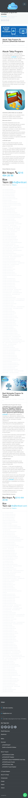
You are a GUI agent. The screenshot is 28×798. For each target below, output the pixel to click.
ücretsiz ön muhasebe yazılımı (8, 367)
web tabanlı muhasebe (13, 372)
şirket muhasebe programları (11, 342)
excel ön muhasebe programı (8, 234)
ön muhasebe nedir (21, 306)
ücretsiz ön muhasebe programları (10, 366)
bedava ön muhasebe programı (8, 197)
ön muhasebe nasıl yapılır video (9, 306)
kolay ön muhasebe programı (8, 259)
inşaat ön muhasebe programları (9, 253)
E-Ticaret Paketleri (5, 771)
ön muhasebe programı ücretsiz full (10, 325)
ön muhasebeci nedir (16, 336)
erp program (10, 228)
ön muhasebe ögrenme (7, 308)
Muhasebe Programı (15, 264)
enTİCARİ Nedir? (6, 745)
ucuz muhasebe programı (7, 370)
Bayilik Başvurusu (5, 731)
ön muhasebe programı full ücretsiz (10, 317)
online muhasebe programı (16, 339)
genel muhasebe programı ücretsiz (9, 248)
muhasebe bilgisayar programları (9, 262)
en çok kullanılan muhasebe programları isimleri (12, 215)
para (3, 342)
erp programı (17, 228)
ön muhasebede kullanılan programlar (10, 338)
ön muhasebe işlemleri (7, 295)
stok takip (4, 344)
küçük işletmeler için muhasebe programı (11, 261)
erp (20, 226)
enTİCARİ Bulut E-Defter (8, 754)
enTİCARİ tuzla (15, 226)
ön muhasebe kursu (21, 298)
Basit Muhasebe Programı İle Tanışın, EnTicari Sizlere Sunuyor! (12, 395)
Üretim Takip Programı (19, 370)
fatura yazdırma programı (16, 242)
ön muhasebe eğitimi (6, 294)
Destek (2, 781)
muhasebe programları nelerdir (9, 287)
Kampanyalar (4, 778)
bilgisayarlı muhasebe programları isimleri (11, 203)
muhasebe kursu (21, 262)
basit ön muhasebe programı (8, 195)
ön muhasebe (16, 291)
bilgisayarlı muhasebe (7, 200)
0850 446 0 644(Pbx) (8, 708)
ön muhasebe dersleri (17, 292)
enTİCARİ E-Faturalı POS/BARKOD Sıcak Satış (13, 759)
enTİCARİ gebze (18, 223)
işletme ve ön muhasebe (7, 255)
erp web (18, 230)
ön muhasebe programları (8, 327)
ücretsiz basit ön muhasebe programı (10, 349)
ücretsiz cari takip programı (8, 352)
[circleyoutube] (8, 20)
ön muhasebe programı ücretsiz (9, 323)
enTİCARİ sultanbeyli (6, 226)
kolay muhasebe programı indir (9, 258)
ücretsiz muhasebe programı (8, 353)
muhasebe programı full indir (8, 269)
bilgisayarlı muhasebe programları (9, 201)
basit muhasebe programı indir (8, 192)
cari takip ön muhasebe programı (9, 208)
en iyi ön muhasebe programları (9, 220)
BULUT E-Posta (5, 774)
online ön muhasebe (6, 341)
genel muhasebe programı (18, 247)
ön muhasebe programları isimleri (9, 330)
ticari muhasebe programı (7, 345)
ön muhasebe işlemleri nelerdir (9, 297)
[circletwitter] (4, 20)
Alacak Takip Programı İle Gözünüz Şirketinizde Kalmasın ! (13, 41)
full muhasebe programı (7, 245)
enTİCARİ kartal (5, 225)
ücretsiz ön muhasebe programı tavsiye (10, 364)
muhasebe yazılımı (17, 289)
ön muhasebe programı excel (8, 311)
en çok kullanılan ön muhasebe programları (11, 217)
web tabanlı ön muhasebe (7, 691)
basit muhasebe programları (8, 194)
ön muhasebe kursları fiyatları (9, 298)
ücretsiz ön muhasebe (7, 361)
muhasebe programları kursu (8, 283)
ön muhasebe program (17, 308)
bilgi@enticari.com (7, 713)
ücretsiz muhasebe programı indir (9, 356)
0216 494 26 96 (12, 174)
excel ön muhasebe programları (9, 237)
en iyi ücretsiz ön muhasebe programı (10, 222)
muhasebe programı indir (7, 270)
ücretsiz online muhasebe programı (10, 369)
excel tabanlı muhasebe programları (10, 239)
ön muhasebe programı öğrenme (9, 320)
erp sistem (4, 230)
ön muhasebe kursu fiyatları (8, 300)
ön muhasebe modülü (19, 300)
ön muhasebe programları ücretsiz (10, 333)
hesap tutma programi (7, 250)
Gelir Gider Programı (7, 247)
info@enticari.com (19, 505)
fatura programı (6, 242)
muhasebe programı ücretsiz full (9, 273)
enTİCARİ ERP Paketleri (8, 757)
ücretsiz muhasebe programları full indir (11, 359)
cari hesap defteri (6, 206)
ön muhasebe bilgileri (7, 292)
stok (20, 342)
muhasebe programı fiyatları (8, 266)
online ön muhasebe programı (18, 341)
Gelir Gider (16, 245)
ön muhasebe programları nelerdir (10, 331)
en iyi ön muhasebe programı (8, 219)
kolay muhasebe (5, 256)
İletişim (2, 784)
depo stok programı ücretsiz (8, 211)
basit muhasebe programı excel (9, 190)
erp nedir (4, 228)
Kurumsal (3, 742)
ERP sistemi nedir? (11, 230)
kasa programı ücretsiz (18, 255)
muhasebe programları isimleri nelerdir (11, 281)
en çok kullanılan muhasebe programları (11, 214)
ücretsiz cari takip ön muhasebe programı (11, 350)
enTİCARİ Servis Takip (7, 764)
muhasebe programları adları (8, 278)
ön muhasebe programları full (9, 328)
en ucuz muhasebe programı (8, 223)
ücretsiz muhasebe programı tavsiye (10, 358)
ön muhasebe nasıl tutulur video (9, 303)
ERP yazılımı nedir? (6, 231)
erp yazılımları (14, 231)
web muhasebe (5, 372)
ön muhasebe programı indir (8, 319)
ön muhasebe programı (7, 309)
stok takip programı (12, 344)
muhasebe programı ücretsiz (8, 272)
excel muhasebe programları (8, 233)
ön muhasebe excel (16, 294)
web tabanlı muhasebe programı (9, 689)
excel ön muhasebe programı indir (9, 236)
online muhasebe (6, 339)
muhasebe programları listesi (8, 284)
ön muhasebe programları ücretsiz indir (11, 334)
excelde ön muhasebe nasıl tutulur (9, 240)
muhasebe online (6, 264)
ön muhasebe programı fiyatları (9, 312)
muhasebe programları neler (8, 286)
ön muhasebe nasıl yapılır (7, 305)
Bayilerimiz (3, 734)
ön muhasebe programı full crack (9, 316)
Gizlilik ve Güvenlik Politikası (9, 747)
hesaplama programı (17, 250)
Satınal (2, 788)
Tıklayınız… (14, 185)
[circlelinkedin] (6, 20)
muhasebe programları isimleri (9, 280)
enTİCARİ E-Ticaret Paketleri (9, 767)
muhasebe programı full (7, 267)
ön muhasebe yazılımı (6, 336)
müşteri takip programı (7, 291)
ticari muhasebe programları (8, 347)
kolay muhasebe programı (15, 256)
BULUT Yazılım (4, 752)
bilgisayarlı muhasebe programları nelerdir (11, 205)
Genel (14, 45)
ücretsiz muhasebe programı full (9, 355)
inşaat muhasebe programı (8, 251)
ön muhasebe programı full (8, 314)
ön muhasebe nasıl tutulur (8, 302)
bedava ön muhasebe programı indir (9, 198)
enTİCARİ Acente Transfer (8, 762)
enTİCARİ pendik (13, 225)
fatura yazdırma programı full (9, 244)
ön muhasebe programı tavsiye (8, 322)
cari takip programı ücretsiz (8, 209)
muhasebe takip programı (7, 289)
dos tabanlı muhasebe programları (9, 212)
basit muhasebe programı (7, 189)
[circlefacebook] (2, 20)
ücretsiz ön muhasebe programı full (10, 363)
